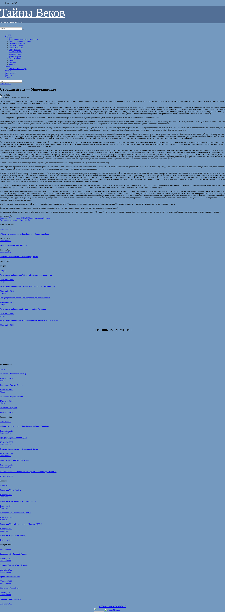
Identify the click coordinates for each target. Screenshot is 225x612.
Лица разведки (15, 54)
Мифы (7, 67)
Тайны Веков (32, 12)
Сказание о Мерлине (8, 408)
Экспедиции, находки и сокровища (23, 39)
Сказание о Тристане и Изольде (13, 374)
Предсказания (15, 50)
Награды (12, 62)
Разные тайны (15, 58)
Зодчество (13, 60)
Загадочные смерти (17, 43)
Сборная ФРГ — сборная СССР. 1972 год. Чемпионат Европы (25, 218)
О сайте (8, 35)
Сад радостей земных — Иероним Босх (16, 220)
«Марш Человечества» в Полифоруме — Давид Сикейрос (24, 234)
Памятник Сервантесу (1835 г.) (13, 535)
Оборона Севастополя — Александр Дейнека (19, 257)
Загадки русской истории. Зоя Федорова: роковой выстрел (25, 298)
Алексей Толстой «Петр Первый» (14, 565)
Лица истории (15, 56)
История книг (10, 73)
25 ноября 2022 (6, 558)
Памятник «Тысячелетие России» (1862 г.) (18, 501)
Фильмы (8, 71)
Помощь (8, 77)
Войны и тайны (15, 52)
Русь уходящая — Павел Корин (13, 245)
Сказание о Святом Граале (11, 385)
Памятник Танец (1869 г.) (10, 490)
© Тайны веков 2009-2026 (112, 606)
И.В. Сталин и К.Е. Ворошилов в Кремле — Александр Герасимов (28, 472)
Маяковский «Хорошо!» (10, 599)
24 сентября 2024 (7, 280)
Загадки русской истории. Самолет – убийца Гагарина (23, 309)
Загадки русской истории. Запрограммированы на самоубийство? (28, 286)
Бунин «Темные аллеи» (10, 577)
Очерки (12, 64)
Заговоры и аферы (16, 45)
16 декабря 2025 (6, 431)
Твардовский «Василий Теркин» (13, 554)
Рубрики (8, 37)
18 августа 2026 (6, 378)
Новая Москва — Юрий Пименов (14, 460)
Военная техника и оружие (20, 41)
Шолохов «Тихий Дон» (9, 588)
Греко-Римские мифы (17, 69)
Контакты (9, 75)
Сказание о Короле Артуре (11, 396)
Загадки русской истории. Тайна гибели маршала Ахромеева (26, 275)
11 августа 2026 (6, 495)
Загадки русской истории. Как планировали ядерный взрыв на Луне (29, 320)
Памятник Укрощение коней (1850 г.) (15, 513)
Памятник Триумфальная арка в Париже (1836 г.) (21, 524)
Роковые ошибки (16, 48)
